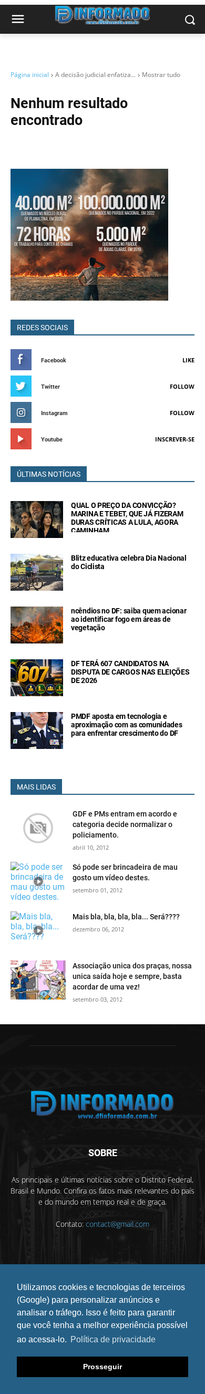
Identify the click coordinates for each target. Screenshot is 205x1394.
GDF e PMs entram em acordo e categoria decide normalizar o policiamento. (125, 824)
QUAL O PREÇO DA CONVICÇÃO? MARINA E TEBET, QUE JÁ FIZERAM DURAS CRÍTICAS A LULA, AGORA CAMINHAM (127, 518)
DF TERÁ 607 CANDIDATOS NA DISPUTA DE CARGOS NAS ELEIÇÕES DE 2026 (130, 672)
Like (188, 360)
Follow (182, 386)
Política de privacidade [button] (113, 1339)
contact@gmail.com (117, 1224)
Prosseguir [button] (102, 1366)
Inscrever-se (174, 439)
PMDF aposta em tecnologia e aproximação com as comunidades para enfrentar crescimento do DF (126, 724)
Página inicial (30, 74)
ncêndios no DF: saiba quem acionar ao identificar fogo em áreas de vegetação (128, 619)
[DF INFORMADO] (102, 1105)
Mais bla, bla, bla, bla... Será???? (126, 916)
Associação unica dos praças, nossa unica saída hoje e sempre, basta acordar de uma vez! (132, 976)
